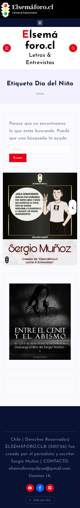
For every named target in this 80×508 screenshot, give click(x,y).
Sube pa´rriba (42, 500)
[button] (40, 321)
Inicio (40, 93)
